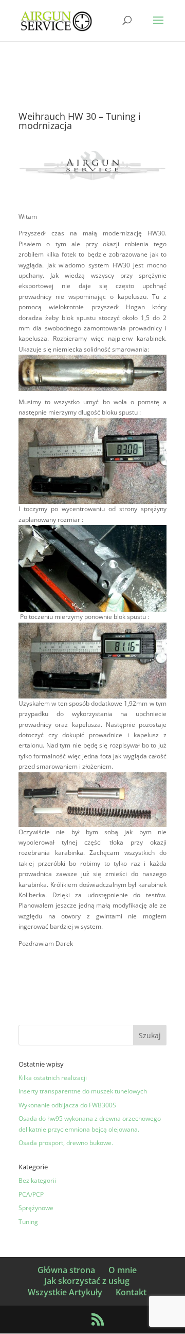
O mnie (122, 1270)
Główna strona (66, 1270)
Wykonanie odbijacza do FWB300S (67, 1105)
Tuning (28, 1221)
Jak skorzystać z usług (87, 1281)
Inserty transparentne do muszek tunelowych (82, 1091)
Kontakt (131, 1292)
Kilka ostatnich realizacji (52, 1077)
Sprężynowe (35, 1207)
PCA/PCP (31, 1194)
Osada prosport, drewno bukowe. (65, 1142)
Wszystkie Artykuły (65, 1292)
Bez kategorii (37, 1180)
